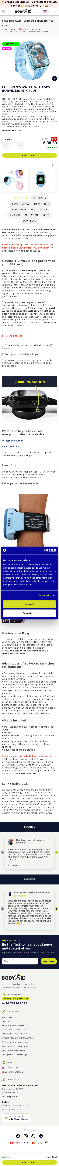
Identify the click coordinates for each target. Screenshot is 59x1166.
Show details (44, 595)
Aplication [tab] (31, 215)
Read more (12, 865)
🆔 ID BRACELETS (10, 1067)
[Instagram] (25, 1136)
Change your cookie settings (14, 1054)
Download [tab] (29, 220)
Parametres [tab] (19, 209)
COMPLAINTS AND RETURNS (15, 1033)
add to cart (29, 155)
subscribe (48, 961)
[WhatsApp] (33, 1136)
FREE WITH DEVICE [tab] (19, 203)
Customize (28, 613)
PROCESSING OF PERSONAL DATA (17, 1038)
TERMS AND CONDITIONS (14, 1029)
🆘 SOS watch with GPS (29, 29)
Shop (13, 29)
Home (5, 29)
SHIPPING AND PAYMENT (14, 1025)
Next (56, 165)
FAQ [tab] (33, 209)
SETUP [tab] (43, 209)
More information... (12, 130)
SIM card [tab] (15, 215)
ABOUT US (7, 1017)
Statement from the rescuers (15, 1042)
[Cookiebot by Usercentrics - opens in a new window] (44, 550)
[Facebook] (18, 1136)
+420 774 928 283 (14, 1003)
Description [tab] (20, 198)
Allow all (29, 604)
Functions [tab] (39, 198)
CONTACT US (8, 1021)
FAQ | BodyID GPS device (13, 1050)
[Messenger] (41, 1136)
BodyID (33, 1130)
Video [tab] (46, 215)
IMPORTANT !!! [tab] (41, 203)
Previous (52, 165)
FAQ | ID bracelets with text (14, 1046)
